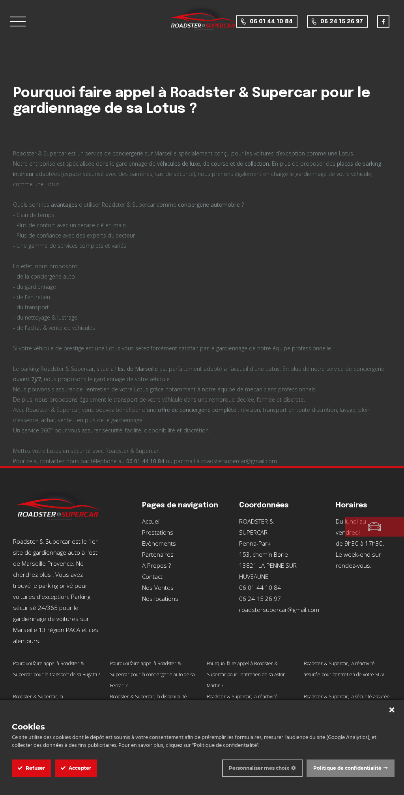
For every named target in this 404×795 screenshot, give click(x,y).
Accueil (151, 521)
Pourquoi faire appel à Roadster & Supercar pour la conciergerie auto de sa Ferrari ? (152, 674)
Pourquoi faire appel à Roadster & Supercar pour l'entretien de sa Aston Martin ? (246, 674)
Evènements (159, 543)
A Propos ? (156, 565)
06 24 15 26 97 (341, 22)
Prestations (157, 532)
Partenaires (158, 554)
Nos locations (160, 598)
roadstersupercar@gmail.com (279, 610)
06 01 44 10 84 (271, 22)
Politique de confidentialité (347, 768)
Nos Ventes (158, 587)
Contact (152, 576)
